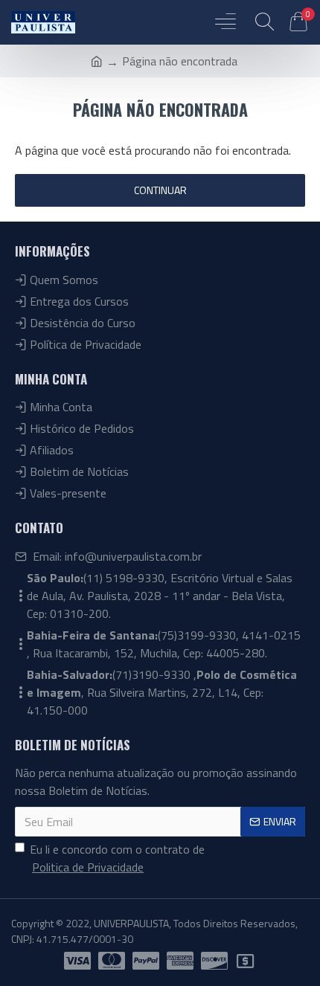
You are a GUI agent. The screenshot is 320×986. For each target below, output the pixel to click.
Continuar (160, 190)
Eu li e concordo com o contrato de (117, 858)
